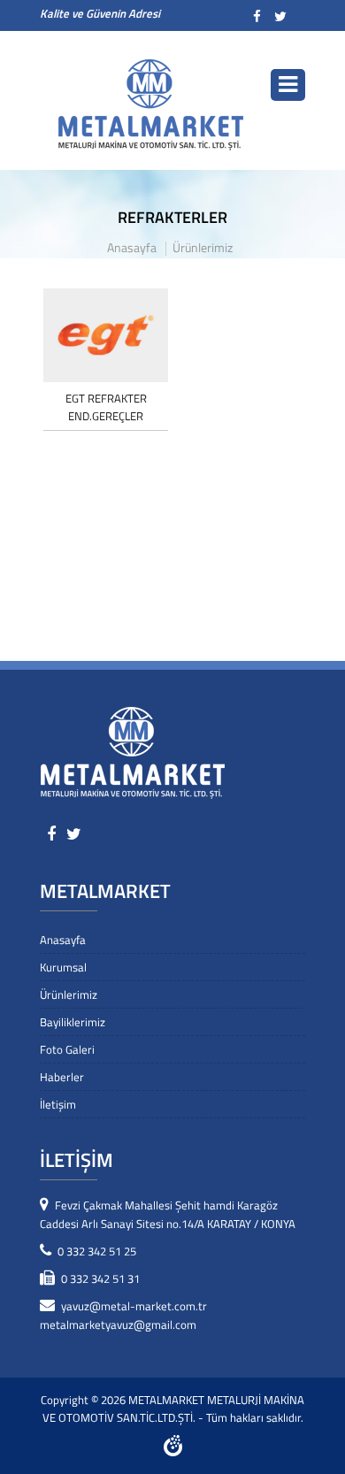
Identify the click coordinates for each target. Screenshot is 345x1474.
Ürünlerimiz (202, 249)
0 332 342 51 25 (97, 1251)
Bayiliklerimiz (72, 1022)
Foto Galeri (67, 1049)
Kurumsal (63, 967)
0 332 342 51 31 (100, 1278)
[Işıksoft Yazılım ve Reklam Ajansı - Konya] (173, 1451)
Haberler (62, 1077)
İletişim (58, 1104)
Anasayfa (132, 249)
